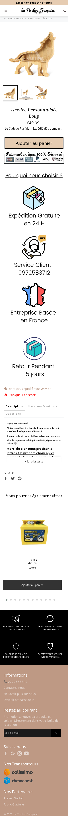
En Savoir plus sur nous (20, 694)
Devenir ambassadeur (19, 700)
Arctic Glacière (14, 804)
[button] (6, 600)
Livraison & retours (42, 406)
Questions (13, 413)
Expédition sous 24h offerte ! (34, 2)
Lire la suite (34, 461)
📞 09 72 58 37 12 (15, 682)
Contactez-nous (14, 688)
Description (14, 406)
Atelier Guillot (13, 798)
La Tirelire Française (26, 814)
